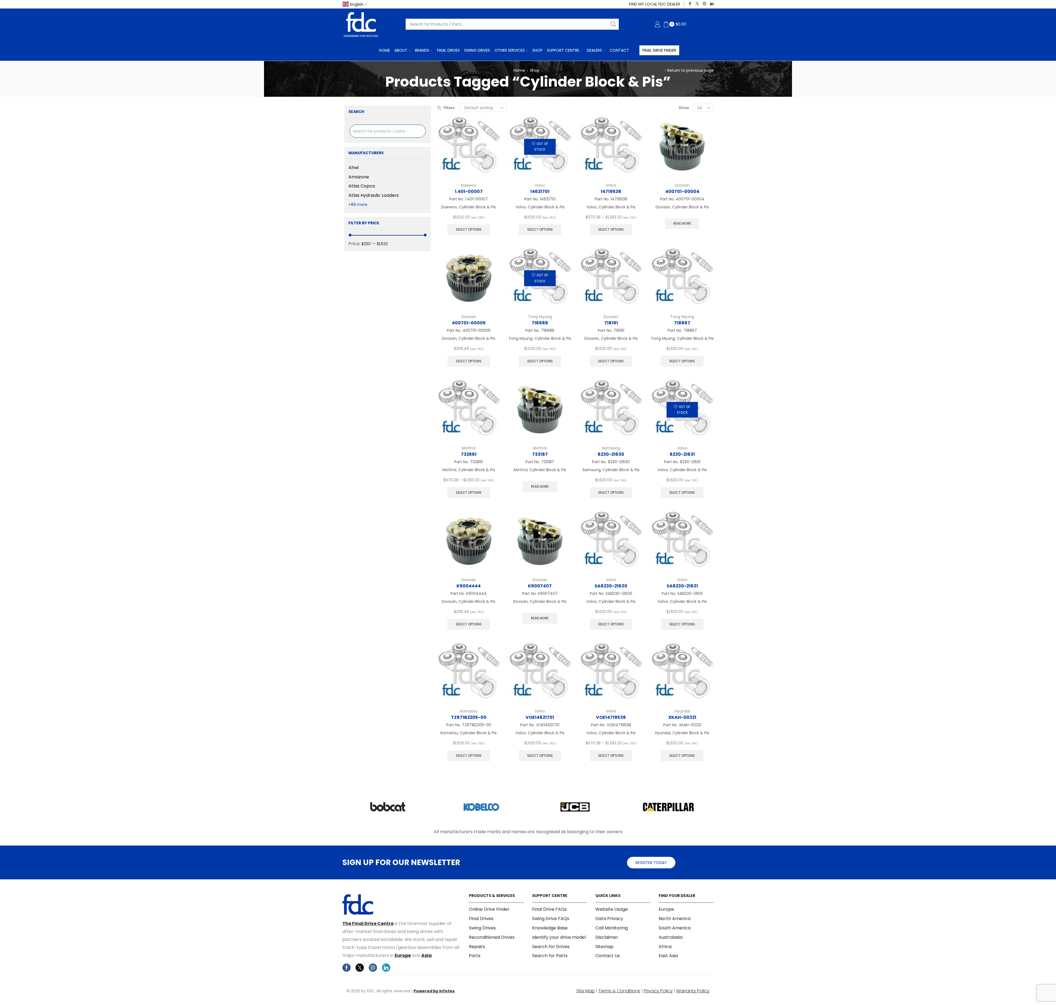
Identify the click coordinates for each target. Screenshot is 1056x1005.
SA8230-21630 (611, 586)
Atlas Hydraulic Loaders (373, 195)
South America (675, 928)
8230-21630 (611, 454)
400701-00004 (682, 191)
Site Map (585, 991)
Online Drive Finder (489, 909)
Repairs (477, 946)
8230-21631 (682, 454)
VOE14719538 (611, 717)
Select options (469, 229)
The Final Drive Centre (368, 923)
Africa (665, 946)
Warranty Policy (693, 991)
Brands (422, 50)
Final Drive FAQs (549, 909)
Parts (474, 955)
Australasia (671, 937)
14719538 (611, 191)
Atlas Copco (361, 186)
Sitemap (604, 946)
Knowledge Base (550, 928)
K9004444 (469, 586)
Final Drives (448, 50)
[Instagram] (704, 4)
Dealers (594, 50)
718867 (682, 323)
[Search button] (613, 24)
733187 (540, 454)
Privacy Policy (658, 991)
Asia (426, 955)
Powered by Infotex (434, 991)
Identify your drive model (559, 937)
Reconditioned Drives (492, 937)
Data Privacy (609, 918)
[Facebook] (690, 4)
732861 (469, 454)
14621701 (539, 191)
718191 (611, 323)
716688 (540, 323)
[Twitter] (697, 4)
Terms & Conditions (619, 991)
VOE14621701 (540, 717)
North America (675, 918)
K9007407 (540, 586)
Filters (449, 108)
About (400, 50)
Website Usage (611, 909)
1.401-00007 (469, 191)
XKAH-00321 (682, 717)
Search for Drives (551, 946)
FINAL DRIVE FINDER (659, 50)
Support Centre (563, 50)
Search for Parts (550, 955)
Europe (403, 955)
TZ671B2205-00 (468, 717)
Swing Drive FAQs (550, 918)
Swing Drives (477, 50)
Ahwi (353, 168)
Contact (619, 50)
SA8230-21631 (682, 586)
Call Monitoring (611, 928)
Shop (537, 50)
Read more (682, 223)
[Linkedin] (712, 4)
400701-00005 (469, 323)
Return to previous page (690, 70)
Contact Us (607, 955)
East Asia (668, 955)
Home (384, 50)
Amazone (358, 177)
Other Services (509, 50)
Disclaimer (606, 937)
